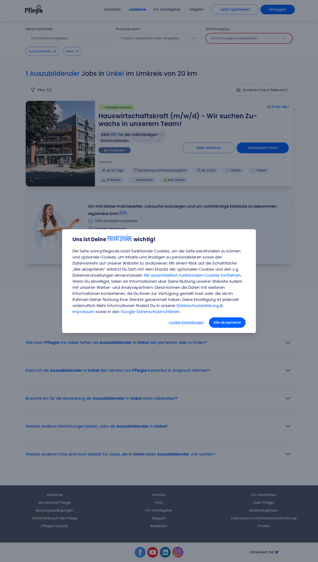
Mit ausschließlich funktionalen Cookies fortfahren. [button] (192, 275)
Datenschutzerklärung (198, 305)
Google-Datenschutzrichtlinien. (150, 311)
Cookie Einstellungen (186, 322)
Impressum (83, 311)
